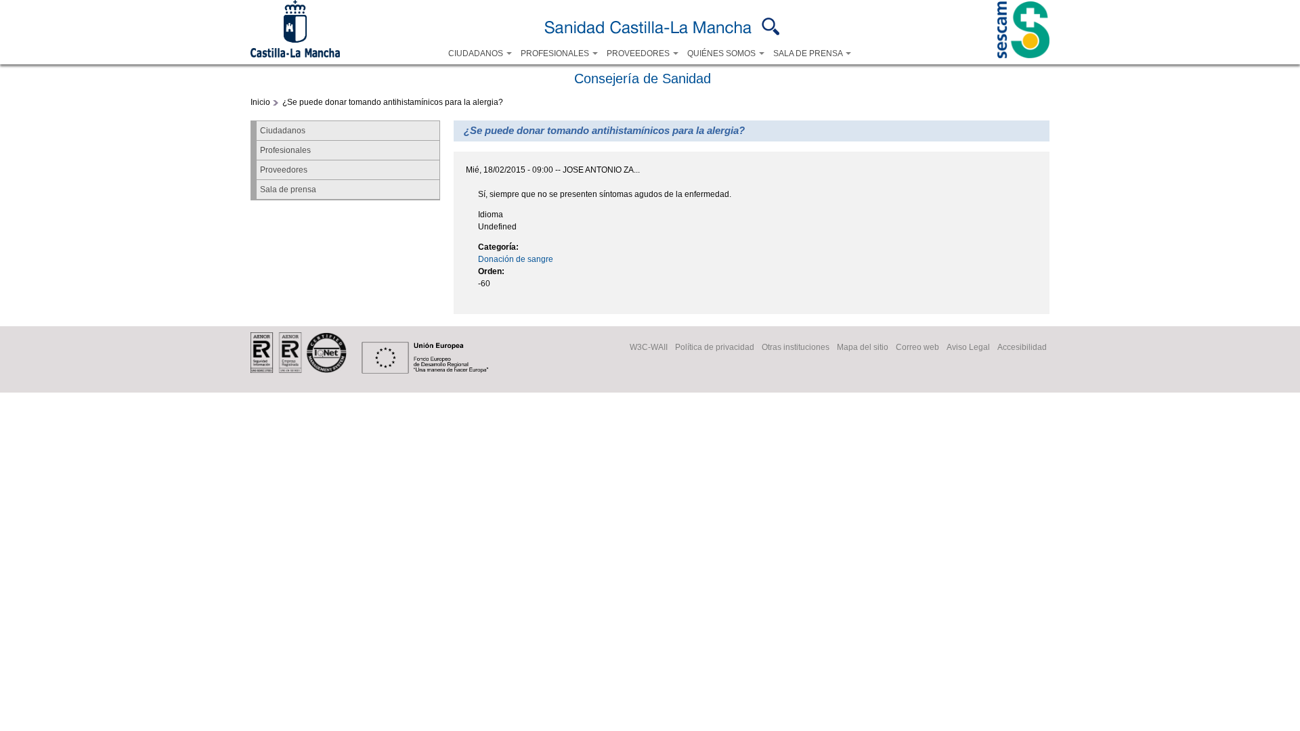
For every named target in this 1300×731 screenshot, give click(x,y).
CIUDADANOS (476, 53)
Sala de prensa (288, 189)
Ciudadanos (282, 130)
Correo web (917, 347)
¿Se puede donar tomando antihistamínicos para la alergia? (392, 102)
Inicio (260, 102)
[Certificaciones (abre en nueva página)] (299, 370)
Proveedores (283, 170)
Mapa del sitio (862, 347)
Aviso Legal (968, 347)
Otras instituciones (795, 347)
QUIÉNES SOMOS (722, 53)
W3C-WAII (649, 347)
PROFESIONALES (556, 53)
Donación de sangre (515, 259)
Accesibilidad (1022, 347)
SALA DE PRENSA (808, 53)
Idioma (490, 214)
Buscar (771, 26)
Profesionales (285, 150)
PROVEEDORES (639, 53)
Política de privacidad (714, 347)
